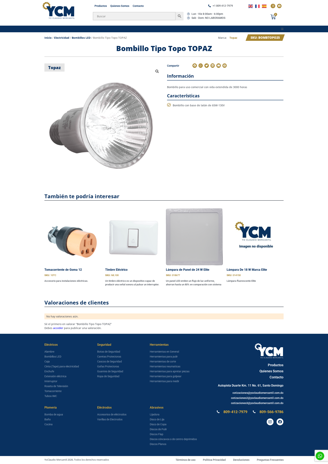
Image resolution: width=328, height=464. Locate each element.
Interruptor (50, 381)
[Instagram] (273, 6)
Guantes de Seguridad (110, 371)
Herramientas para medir (164, 381)
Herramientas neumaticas (165, 366)
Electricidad (61, 37)
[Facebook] (279, 6)
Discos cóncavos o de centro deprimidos (173, 439)
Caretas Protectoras (109, 356)
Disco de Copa (158, 424)
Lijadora (154, 414)
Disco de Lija (157, 419)
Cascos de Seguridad (109, 361)
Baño (47, 419)
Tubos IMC (50, 396)
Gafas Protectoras (108, 366)
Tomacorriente (53, 391)
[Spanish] (264, 6)
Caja (47, 361)
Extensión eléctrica (55, 376)
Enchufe (49, 371)
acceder (58, 328)
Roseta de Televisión (56, 386)
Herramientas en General (164, 351)
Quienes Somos (119, 5)
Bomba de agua (53, 414)
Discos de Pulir (158, 429)
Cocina (48, 424)
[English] (250, 6)
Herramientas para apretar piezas (169, 371)
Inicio (48, 37)
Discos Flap (156, 434)
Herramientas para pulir (164, 356)
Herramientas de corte (163, 361)
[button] (282, 29)
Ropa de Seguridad (108, 376)
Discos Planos (158, 444)
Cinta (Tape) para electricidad (61, 366)
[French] (257, 6)
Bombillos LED (81, 37)
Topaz (233, 37)
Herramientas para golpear (165, 376)
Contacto (138, 5)
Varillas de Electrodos (109, 419)
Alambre (49, 351)
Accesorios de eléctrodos (111, 414)
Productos (101, 5)
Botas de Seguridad (108, 351)
